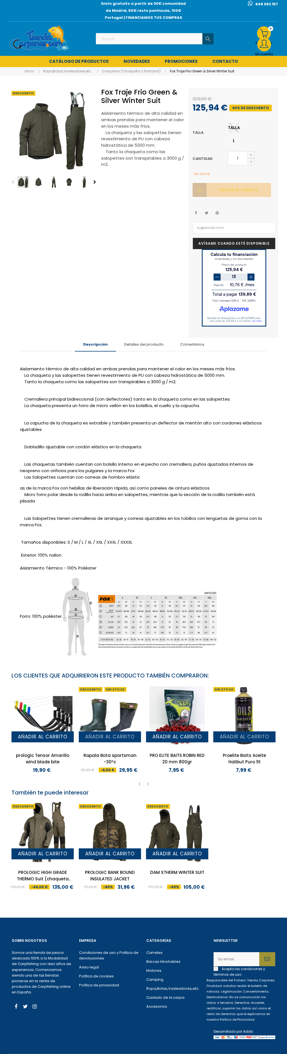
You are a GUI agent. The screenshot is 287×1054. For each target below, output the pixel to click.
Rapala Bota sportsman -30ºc (110, 758)
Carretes (154, 952)
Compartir (196, 213)
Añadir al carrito (239, 190)
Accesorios (156, 1006)
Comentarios (192, 344)
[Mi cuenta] (264, 44)
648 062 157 (266, 4)
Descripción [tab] (95, 344)
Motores (153, 970)
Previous (13, 182)
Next (95, 182)
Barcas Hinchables (163, 961)
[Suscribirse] (267, 959)
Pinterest (217, 213)
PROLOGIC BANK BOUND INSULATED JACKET (110, 875)
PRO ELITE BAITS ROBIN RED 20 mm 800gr (177, 758)
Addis (248, 1031)
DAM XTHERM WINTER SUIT (177, 872)
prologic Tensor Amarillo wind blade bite (42, 758)
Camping (154, 979)
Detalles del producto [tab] (144, 344)
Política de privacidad (99, 985)
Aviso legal (89, 967)
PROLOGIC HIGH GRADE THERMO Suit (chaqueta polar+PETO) (43, 875)
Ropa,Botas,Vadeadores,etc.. (173, 988)
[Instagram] (34, 1007)
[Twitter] (25, 1007)
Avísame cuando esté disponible (234, 243)
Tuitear (206, 213)
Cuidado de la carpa (165, 997)
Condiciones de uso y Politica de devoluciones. (108, 955)
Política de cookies (96, 976)
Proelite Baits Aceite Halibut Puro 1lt (244, 758)
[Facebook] (16, 1007)
